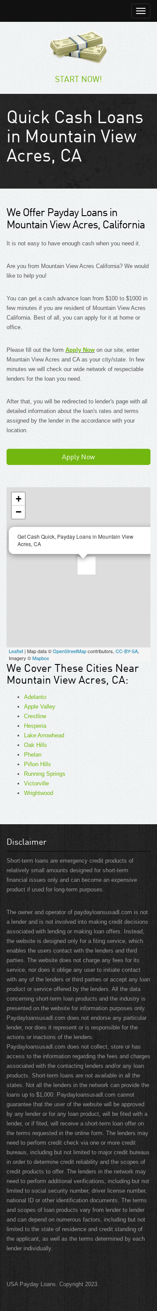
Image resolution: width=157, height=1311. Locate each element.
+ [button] (18, 498)
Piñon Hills (37, 764)
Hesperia (35, 726)
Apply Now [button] (78, 456)
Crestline (35, 716)
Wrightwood (38, 793)
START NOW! (78, 79)
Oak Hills (35, 745)
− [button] (18, 511)
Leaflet (16, 650)
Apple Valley (39, 706)
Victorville (36, 783)
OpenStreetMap (69, 650)
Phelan (32, 754)
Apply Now (80, 350)
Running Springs (44, 774)
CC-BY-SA (127, 650)
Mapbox (40, 657)
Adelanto (35, 697)
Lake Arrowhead (44, 735)
